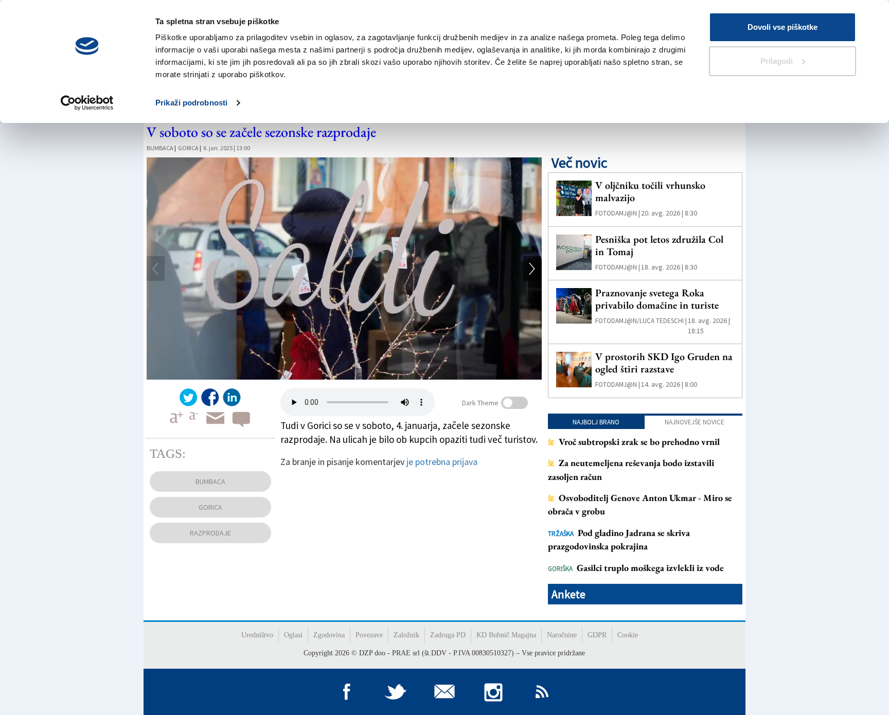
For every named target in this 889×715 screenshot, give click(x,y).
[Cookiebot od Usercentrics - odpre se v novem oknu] (87, 103)
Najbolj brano (596, 422)
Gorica (188, 148)
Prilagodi (776, 61)
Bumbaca (160, 148)
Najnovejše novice (694, 422)
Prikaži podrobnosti (191, 102)
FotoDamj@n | (617, 213)
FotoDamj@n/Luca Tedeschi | (641, 320)
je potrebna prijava (441, 462)
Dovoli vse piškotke (782, 27)
